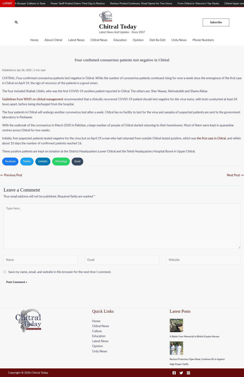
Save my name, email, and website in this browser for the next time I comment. (59, 272)
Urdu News (178, 40)
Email (77, 161)
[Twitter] (181, 373)
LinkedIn (43, 161)
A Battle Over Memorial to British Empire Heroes (194, 337)
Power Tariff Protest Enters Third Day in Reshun (70, 3)
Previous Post (11, 175)
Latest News (76, 40)
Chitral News (99, 40)
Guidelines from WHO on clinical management (32, 99)
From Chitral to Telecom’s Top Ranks (190, 3)
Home (34, 40)
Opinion (138, 40)
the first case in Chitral (211, 138)
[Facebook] (174, 373)
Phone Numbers (203, 40)
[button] (16, 22)
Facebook (10, 161)
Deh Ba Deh (157, 40)
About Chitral (53, 40)
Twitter (27, 161)
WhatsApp (61, 161)
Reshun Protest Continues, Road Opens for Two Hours (133, 3)
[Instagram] (188, 373)
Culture (97, 331)
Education (120, 40)
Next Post (235, 175)
